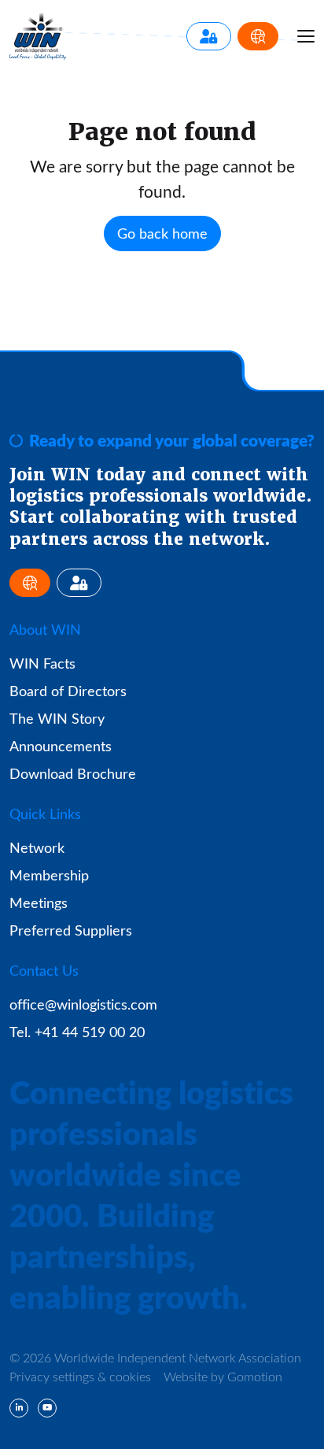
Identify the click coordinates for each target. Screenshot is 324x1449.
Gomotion (254, 1376)
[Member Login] (208, 36)
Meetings (38, 902)
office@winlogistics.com (83, 1004)
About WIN (45, 629)
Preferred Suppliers (70, 930)
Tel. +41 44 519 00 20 (77, 1031)
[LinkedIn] (18, 1408)
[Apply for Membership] (257, 36)
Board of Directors (68, 690)
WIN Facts (42, 663)
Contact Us (44, 970)
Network (36, 847)
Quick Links (45, 813)
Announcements (60, 745)
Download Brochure (72, 773)
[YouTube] (47, 1408)
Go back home (162, 233)
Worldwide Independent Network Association (37, 36)
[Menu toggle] (306, 36)
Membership (49, 874)
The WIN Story (57, 718)
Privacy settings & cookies (80, 1376)
